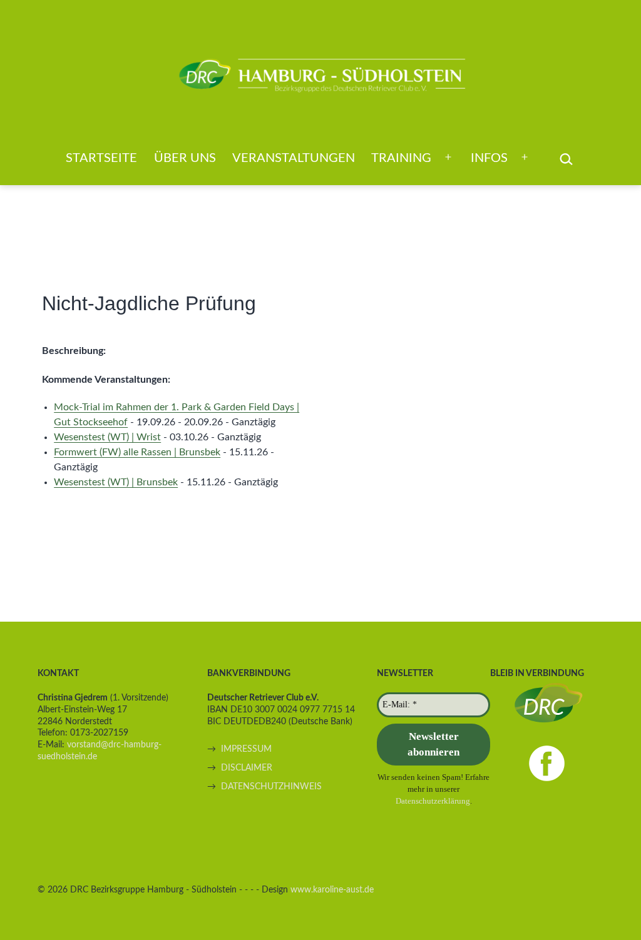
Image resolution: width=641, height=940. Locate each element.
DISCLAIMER (246, 767)
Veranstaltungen (293, 158)
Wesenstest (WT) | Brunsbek (116, 482)
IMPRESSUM (246, 749)
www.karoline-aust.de (332, 889)
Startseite (101, 158)
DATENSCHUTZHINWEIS (271, 786)
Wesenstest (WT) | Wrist (107, 437)
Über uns (185, 158)
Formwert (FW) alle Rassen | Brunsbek (137, 452)
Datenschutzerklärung (433, 801)
